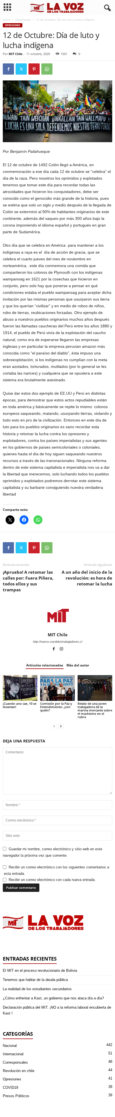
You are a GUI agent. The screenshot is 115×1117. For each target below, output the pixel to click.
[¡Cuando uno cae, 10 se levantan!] (20, 688)
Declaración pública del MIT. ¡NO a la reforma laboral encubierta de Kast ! (57, 1010)
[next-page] (61, 726)
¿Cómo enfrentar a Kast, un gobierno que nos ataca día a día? (53, 998)
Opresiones (23, 20)
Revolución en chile (18, 1071)
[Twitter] (21, 69)
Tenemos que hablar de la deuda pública (35, 980)
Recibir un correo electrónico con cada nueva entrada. (52, 880)
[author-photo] (57, 615)
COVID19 (10, 1087)
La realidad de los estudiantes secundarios (37, 989)
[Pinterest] (34, 69)
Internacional (13, 1054)
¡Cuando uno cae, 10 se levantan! (19, 705)
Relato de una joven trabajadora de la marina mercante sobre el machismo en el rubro (95, 710)
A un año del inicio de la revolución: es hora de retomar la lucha (87, 578)
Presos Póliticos (16, 1096)
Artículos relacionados (44, 665)
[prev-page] (54, 726)
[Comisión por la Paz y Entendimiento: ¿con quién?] (57, 688)
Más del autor (77, 665)
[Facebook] (8, 69)
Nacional (10, 1046)
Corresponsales (15, 1062)
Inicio (6, 20)
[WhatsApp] (46, 69)
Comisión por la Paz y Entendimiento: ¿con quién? (56, 706)
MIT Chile (16, 54)
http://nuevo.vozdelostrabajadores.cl (57, 641)
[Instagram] (61, 649)
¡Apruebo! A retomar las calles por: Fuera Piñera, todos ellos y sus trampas (28, 580)
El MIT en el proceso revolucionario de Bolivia (40, 970)
